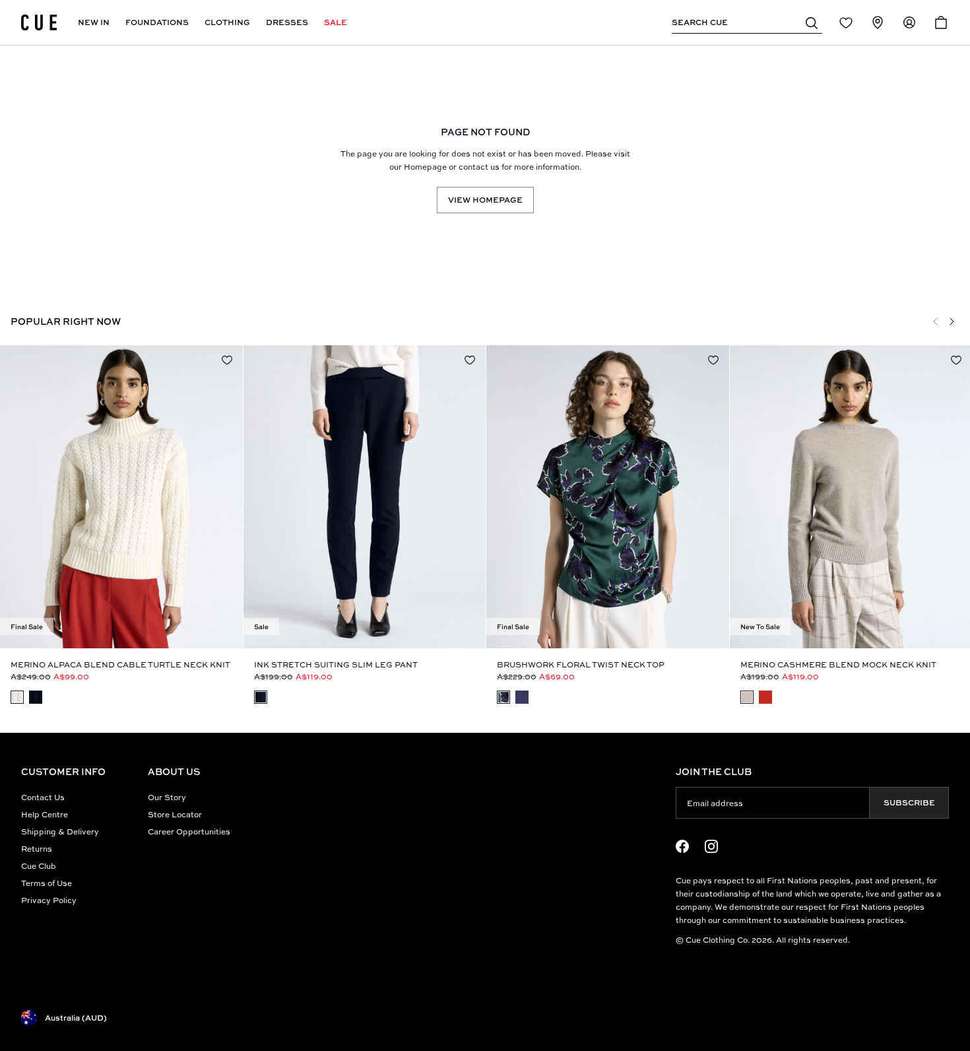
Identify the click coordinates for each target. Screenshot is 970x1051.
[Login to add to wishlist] (227, 360)
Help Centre (44, 814)
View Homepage (485, 199)
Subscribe (909, 802)
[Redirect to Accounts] (909, 22)
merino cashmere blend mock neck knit (838, 664)
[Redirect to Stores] (878, 22)
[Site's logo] (39, 22)
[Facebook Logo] (682, 846)
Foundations (157, 22)
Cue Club (38, 865)
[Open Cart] (941, 22)
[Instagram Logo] (711, 846)
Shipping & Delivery (60, 831)
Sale (335, 22)
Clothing (227, 22)
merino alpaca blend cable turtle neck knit (120, 664)
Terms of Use (46, 883)
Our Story (167, 797)
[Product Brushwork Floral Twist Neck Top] (607, 496)
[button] (812, 22)
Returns (36, 848)
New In (94, 22)
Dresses (287, 22)
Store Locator (175, 814)
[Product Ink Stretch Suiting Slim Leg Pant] (364, 496)
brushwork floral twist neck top (580, 664)
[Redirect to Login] (846, 22)
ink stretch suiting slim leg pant (336, 664)
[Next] (951, 321)
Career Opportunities (189, 831)
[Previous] (936, 321)
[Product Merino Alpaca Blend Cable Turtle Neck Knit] (121, 496)
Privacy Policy (49, 900)
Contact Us (43, 797)
